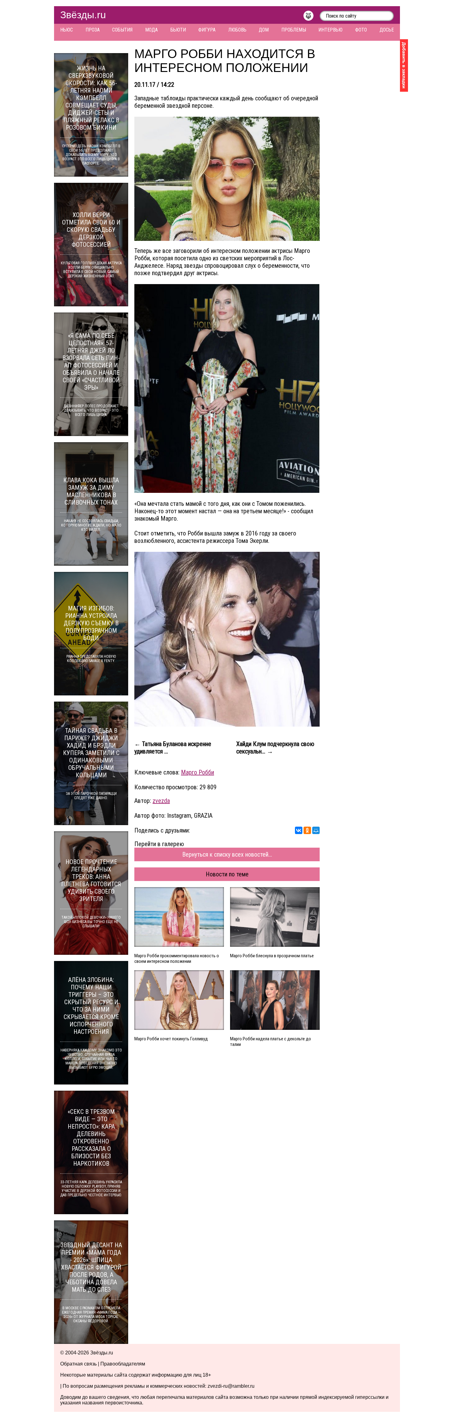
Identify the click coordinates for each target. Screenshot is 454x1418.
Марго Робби (197, 772)
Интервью (330, 30)
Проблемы (293, 30)
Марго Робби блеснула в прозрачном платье (272, 956)
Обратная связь (78, 1363)
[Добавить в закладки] (404, 65)
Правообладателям (122, 1363)
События (122, 30)
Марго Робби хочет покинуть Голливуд (171, 1039)
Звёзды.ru (83, 14)
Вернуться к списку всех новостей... (227, 854)
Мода (151, 30)
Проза (93, 30)
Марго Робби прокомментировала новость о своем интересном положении (176, 958)
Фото (361, 30)
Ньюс (66, 30)
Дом (264, 30)
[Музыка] (311, 17)
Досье (387, 30)
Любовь (237, 30)
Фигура (207, 30)
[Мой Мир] (316, 830)
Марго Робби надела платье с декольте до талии (270, 1041)
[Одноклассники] (307, 830)
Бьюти (178, 30)
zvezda (161, 800)
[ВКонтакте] (298, 830)
